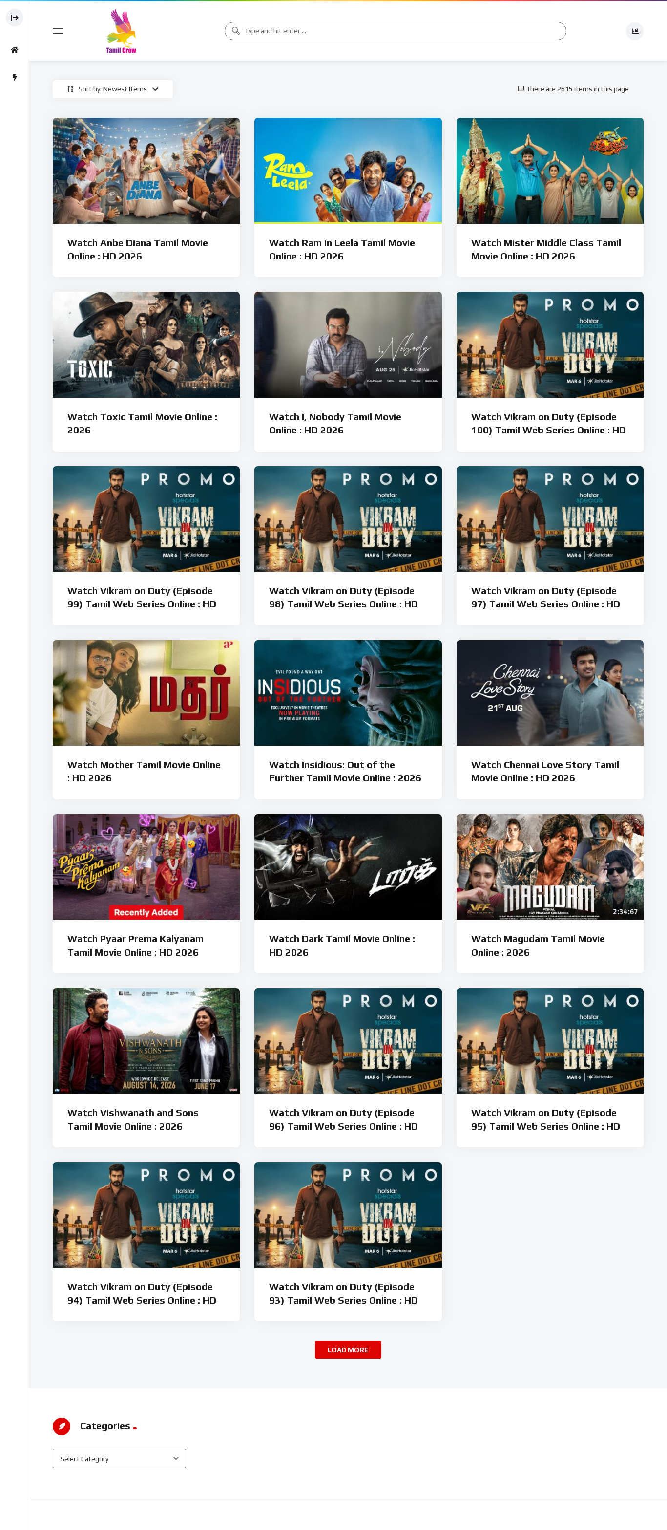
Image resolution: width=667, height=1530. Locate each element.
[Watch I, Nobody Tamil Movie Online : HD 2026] (347, 344)
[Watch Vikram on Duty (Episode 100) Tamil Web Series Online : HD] (550, 344)
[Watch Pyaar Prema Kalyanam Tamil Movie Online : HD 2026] (146, 867)
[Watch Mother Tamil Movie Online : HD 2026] (146, 693)
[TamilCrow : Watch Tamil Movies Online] (121, 31)
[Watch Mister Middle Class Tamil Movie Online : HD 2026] (550, 170)
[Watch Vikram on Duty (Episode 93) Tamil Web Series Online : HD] (347, 1215)
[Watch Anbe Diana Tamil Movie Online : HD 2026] (146, 170)
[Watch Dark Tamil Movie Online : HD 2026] (347, 867)
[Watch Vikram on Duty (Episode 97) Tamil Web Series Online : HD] (550, 519)
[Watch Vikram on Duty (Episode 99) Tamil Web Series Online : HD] (146, 519)
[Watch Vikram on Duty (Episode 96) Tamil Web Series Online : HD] (347, 1041)
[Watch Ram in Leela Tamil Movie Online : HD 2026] (347, 170)
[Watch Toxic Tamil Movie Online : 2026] (146, 344)
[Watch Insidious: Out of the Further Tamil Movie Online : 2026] (347, 693)
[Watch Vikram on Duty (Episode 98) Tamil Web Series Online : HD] (347, 519)
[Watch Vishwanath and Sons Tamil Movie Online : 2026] (146, 1041)
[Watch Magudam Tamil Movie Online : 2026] (550, 867)
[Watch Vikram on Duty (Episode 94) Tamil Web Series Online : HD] (146, 1215)
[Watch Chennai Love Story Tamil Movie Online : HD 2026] (550, 693)
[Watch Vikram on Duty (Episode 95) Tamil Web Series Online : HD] (550, 1041)
